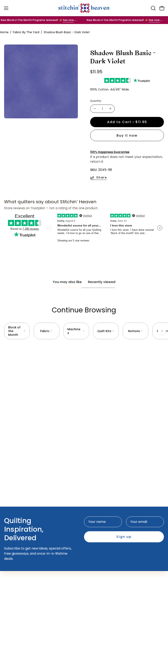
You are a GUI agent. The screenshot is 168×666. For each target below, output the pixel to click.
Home (4, 32)
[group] (84, 331)
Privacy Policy (15, 637)
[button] (153, 8)
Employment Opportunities (26, 624)
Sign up (124, 536)
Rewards (95, 581)
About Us (11, 617)
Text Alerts (97, 575)
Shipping (11, 630)
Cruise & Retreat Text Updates (112, 588)
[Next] (162, 331)
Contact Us (13, 610)
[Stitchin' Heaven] (84, 8)
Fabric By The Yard (26, 32)
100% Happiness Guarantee (109, 152)
